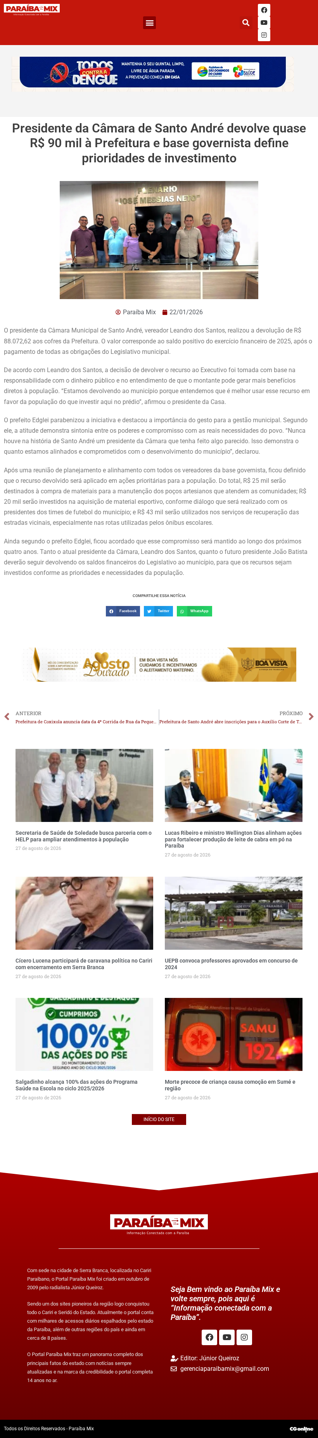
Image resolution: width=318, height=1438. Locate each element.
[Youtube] (264, 22)
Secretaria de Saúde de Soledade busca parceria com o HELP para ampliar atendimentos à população (84, 836)
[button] (149, 22)
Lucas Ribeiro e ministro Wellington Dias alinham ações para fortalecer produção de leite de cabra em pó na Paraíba (233, 839)
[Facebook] (264, 10)
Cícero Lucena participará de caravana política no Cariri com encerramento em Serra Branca (84, 964)
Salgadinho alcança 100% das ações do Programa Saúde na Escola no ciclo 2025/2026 (77, 1085)
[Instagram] (264, 35)
